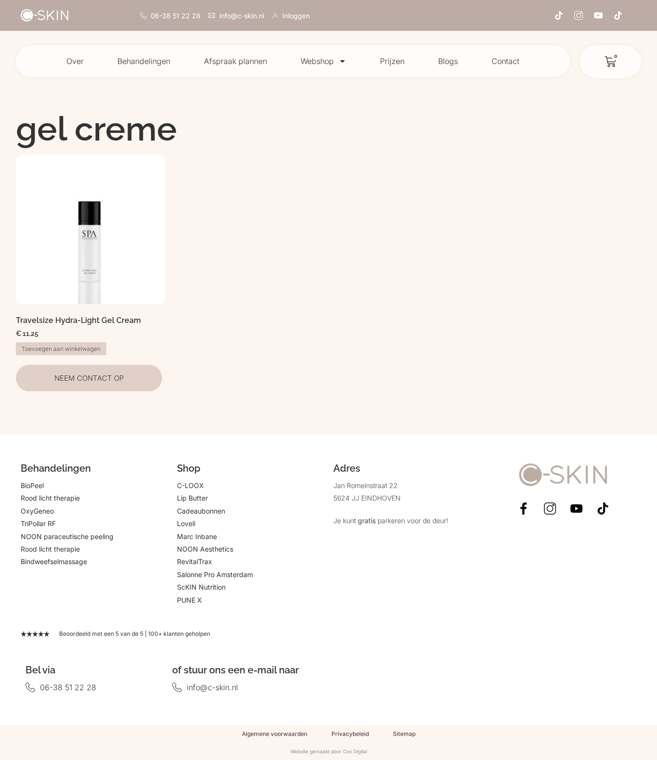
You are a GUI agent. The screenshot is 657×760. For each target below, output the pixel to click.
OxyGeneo (37, 511)
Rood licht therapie (50, 498)
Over (75, 61)
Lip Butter (192, 498)
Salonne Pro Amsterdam (215, 574)
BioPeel (32, 485)
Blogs (448, 61)
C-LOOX (190, 485)
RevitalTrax (194, 561)
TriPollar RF (38, 523)
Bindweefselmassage (54, 561)
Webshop (317, 61)
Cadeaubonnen (201, 511)
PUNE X (189, 600)
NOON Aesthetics (205, 549)
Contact (505, 61)
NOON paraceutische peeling (67, 536)
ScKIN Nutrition (201, 587)
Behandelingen (143, 61)
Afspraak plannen (235, 61)
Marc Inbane (197, 536)
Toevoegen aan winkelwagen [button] (61, 348)
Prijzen (392, 61)
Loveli (186, 523)
